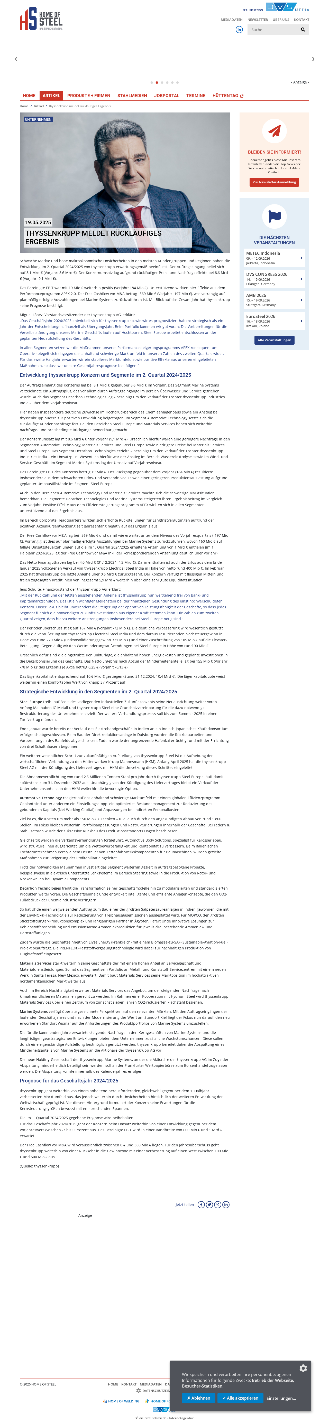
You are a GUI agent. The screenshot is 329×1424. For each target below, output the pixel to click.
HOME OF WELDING (123, 1401)
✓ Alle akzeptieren (240, 1398)
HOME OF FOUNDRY (167, 1401)
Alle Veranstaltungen (274, 340)
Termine (195, 95)
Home (29, 95)
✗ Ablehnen (198, 1398)
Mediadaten (232, 19)
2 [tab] (156, 82)
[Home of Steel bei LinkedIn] (239, 29)
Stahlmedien (132, 95)
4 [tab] (167, 82)
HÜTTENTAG (226, 95)
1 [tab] (151, 82)
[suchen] (303, 29)
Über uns (281, 19)
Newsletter (258, 19)
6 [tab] (177, 82)
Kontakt (301, 19)
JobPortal (166, 95)
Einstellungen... (281, 1398)
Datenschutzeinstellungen (166, 1391)
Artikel (51, 95)
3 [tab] (161, 82)
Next (313, 59)
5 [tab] (172, 82)
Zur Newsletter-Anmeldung (274, 182)
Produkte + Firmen (88, 95)
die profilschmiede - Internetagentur (166, 1418)
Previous (16, 59)
